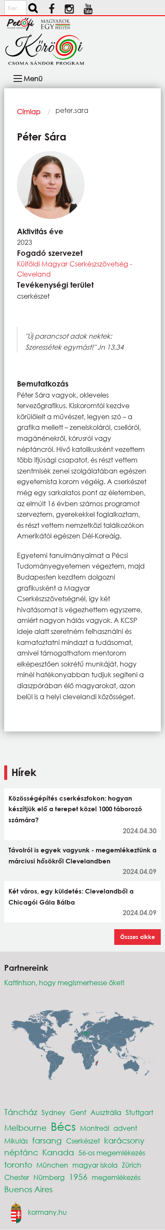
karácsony (124, 1140)
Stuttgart (139, 1112)
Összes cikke (137, 936)
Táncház (20, 1112)
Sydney (53, 1112)
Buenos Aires (28, 1189)
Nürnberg (49, 1177)
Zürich (131, 1164)
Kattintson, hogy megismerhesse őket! (64, 982)
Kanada (58, 1152)
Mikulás (16, 1140)
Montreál (94, 1128)
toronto (18, 1164)
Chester (16, 1177)
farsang (47, 1140)
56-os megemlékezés (111, 1152)
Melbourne (25, 1127)
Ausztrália (106, 1112)
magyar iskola (95, 1164)
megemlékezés (116, 1177)
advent (125, 1128)
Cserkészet (83, 1140)
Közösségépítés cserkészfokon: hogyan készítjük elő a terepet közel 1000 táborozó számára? (75, 809)
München (52, 1164)
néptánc (21, 1152)
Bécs (63, 1126)
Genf (78, 1112)
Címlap (29, 111)
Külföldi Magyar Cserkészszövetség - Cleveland (74, 268)
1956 (78, 1177)
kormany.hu (47, 1211)
